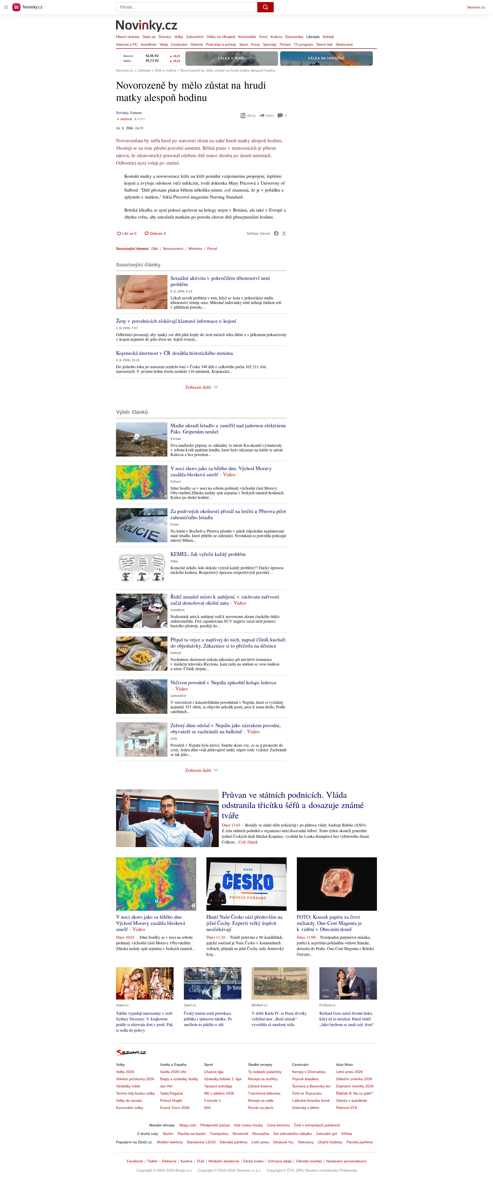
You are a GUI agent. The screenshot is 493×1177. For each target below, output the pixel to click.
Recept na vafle (260, 1100)
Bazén (168, 1134)
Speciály (270, 44)
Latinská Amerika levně (311, 1100)
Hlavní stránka (127, 37)
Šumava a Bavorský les (311, 1086)
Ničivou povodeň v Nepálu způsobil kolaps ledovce (223, 682)
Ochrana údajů (280, 1161)
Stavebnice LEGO (201, 1142)
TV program (303, 44)
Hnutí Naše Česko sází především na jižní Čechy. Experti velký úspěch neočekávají (244, 923)
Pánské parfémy (359, 1142)
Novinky (122, 112)
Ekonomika (294, 37)
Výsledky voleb (128, 1086)
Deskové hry (283, 1142)
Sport (243, 44)
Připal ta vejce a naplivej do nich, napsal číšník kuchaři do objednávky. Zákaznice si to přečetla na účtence (228, 642)
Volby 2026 (125, 1072)
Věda (163, 44)
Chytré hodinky (330, 1142)
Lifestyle (313, 37)
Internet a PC (127, 44)
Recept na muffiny (263, 1079)
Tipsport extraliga (218, 1086)
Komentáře (247, 37)
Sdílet (270, 115)
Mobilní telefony (170, 1142)
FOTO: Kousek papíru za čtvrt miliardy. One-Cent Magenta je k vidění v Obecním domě (329, 923)
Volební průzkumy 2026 (135, 1079)
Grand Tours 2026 (174, 1108)
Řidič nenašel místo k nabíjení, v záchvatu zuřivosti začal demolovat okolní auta (224, 599)
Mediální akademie (223, 1161)
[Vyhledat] (265, 7)
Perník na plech (260, 1108)
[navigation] (6, 7)
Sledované (344, 44)
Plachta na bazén (191, 1134)
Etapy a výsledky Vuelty (179, 1079)
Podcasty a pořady (221, 44)
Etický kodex (253, 1161)
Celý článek (248, 841)
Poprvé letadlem (305, 1079)
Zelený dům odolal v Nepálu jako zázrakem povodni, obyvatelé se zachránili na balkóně (225, 728)
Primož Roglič (171, 1100)
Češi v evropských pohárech (317, 1125)
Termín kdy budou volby (135, 1093)
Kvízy (255, 44)
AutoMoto (148, 44)
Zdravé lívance (260, 1086)
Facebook (135, 1161)
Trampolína (219, 1134)
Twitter (152, 1161)
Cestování (179, 44)
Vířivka (346, 1134)
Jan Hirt (166, 1086)
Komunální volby (129, 1108)
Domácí (165, 37)
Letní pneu (260, 1142)
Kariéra (186, 1161)
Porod (212, 248)
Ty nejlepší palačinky (265, 1072)
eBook (251, 115)
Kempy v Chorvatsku (309, 1072)
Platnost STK (346, 1108)
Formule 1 (212, 1100)
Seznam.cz (476, 7)
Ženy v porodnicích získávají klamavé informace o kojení (176, 320)
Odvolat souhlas (309, 1161)
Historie (197, 44)
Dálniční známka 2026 (354, 1079)
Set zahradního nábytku (292, 1134)
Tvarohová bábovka (264, 1093)
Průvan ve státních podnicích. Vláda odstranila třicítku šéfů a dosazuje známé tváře (293, 805)
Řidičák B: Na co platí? (354, 1093)
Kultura (276, 37)
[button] (141, 292)
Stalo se (149, 37)
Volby (178, 37)
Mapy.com (187, 1125)
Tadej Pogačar (171, 1093)
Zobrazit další (198, 387)
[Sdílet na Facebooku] (276, 233)
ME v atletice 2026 (219, 1093)
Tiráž (200, 1161)
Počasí (285, 44)
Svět (173, 739)
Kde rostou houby (248, 1125)
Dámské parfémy (234, 1142)
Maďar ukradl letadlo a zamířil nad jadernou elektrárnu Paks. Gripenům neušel (228, 428)
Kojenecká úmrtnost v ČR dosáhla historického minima (174, 352)
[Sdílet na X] (284, 233)
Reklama (169, 1161)
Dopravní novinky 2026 (355, 1086)
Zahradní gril (326, 1134)
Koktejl (328, 37)
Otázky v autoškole (351, 1100)
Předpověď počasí (215, 1125)
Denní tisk (324, 44)
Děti (154, 248)
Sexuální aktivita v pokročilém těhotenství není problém (220, 281)
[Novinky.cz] (147, 26)
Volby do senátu (129, 1100)
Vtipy (174, 561)
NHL (207, 1108)
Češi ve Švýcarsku (307, 1093)
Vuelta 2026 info (173, 1072)
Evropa (175, 439)
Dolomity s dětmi (305, 1108)
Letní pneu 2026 (349, 1072)
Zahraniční (195, 37)
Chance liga (213, 1072)
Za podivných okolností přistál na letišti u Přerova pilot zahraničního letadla (228, 514)
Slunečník (240, 1134)
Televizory (306, 1142)
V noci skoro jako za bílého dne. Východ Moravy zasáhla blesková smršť (221, 471)
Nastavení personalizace (346, 1161)
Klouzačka (260, 1134)
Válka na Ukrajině (221, 37)
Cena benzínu (278, 1125)
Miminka (195, 248)
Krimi (263, 37)
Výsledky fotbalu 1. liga (222, 1079)
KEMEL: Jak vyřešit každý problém (208, 553)
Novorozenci (173, 248)
